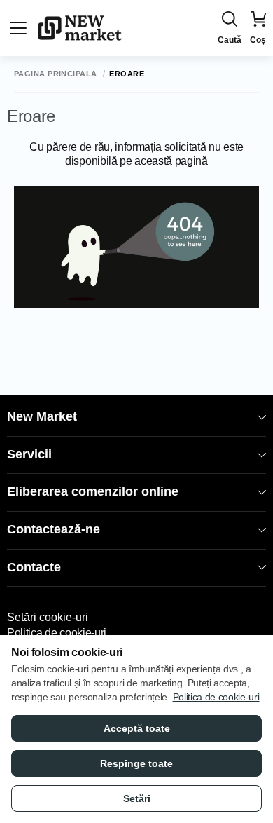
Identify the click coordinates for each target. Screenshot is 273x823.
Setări (136, 798)
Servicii (29, 454)
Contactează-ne (53, 529)
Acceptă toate (137, 728)
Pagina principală (55, 74)
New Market (42, 416)
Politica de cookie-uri (56, 633)
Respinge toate (136, 763)
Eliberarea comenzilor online (92, 491)
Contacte (34, 567)
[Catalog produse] (18, 28)
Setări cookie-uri (47, 617)
